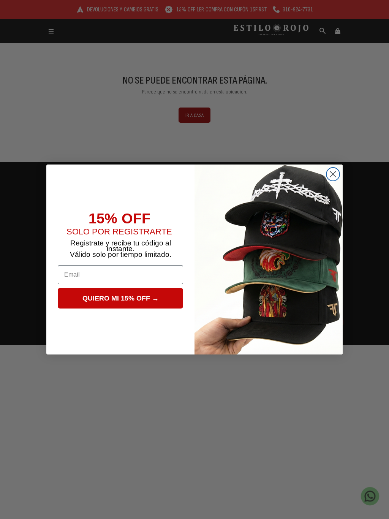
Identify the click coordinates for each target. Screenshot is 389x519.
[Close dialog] (333, 174)
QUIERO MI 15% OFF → (120, 298)
